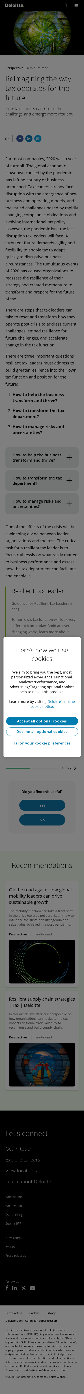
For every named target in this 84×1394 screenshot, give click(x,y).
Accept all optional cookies (42, 721)
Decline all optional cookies (41, 731)
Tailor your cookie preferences (42, 743)
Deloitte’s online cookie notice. (52, 704)
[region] (42, 697)
